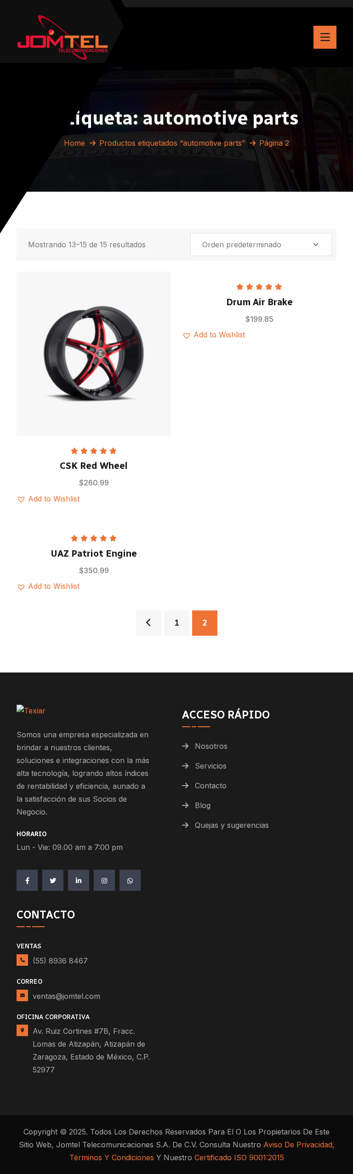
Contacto (211, 785)
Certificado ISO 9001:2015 (239, 1157)
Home (74, 143)
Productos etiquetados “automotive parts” (172, 143)
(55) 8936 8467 (60, 960)
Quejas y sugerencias (232, 825)
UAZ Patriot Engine (94, 553)
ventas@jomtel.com (66, 996)
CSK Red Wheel (94, 465)
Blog (203, 805)
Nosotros (211, 746)
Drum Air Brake (259, 302)
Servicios (211, 765)
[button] (117, 328)
